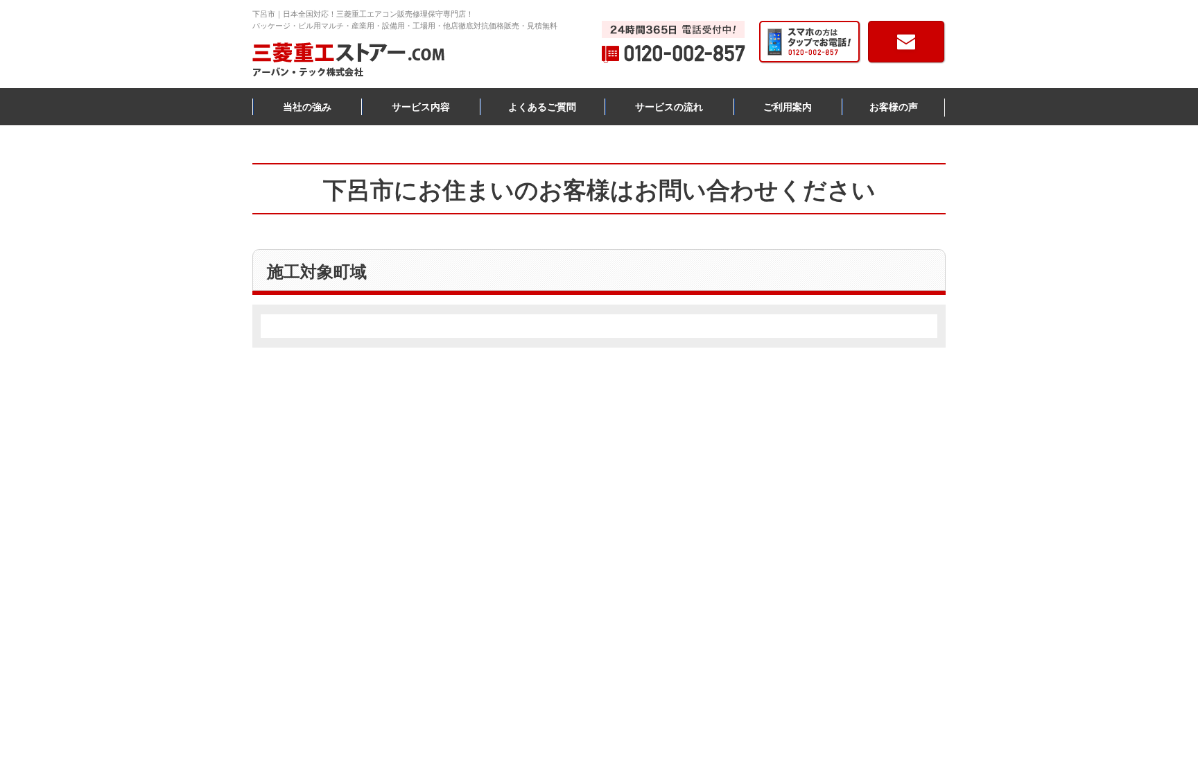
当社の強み (307, 106)
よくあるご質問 (542, 106)
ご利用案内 (787, 106)
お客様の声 (893, 106)
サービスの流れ (669, 106)
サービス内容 (421, 106)
